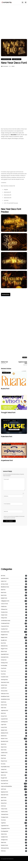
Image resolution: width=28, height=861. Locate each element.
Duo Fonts (3, 643)
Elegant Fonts (4, 648)
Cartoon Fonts (4, 603)
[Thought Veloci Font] (14, 402)
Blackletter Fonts (5, 586)
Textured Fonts (4, 814)
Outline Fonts (4, 752)
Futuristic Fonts (4, 676)
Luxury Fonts (4, 727)
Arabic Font (3, 581)
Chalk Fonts (4, 606)
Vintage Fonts (4, 839)
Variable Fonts (4, 836)
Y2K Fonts (3, 851)
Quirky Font (3, 769)
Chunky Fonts (4, 612)
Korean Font (4, 716)
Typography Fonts (5, 828)
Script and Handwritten (6, 786)
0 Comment (5, 66)
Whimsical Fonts (5, 848)
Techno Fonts (4, 811)
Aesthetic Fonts (4, 578)
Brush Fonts (3, 595)
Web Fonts (3, 842)
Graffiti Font (4, 688)
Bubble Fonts (4, 598)
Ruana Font (5, 389)
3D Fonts (3, 575)
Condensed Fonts (5, 623)
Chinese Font (4, 609)
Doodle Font (4, 640)
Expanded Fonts (4, 654)
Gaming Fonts (4, 679)
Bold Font (3, 589)
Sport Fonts (3, 800)
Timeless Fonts (4, 817)
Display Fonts (4, 637)
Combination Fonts (5, 620)
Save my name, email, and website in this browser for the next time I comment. (14, 517)
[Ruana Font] (14, 378)
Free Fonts (3, 671)
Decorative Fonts (6, 59)
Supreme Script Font (22, 363)
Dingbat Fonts (4, 634)
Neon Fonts (3, 749)
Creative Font (4, 629)
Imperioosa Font (7, 460)
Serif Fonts (3, 789)
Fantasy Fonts (4, 662)
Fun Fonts (3, 674)
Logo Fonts (3, 724)
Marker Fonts (4, 730)
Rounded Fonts (4, 780)
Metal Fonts (4, 735)
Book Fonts (3, 592)
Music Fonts (4, 747)
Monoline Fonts (4, 741)
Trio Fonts (3, 820)
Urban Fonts (4, 834)
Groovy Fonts (4, 690)
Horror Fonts (4, 704)
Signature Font (4, 792)
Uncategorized (4, 831)
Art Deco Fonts (4, 584)
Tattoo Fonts (4, 808)
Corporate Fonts (5, 626)
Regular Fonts (4, 772)
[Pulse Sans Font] (14, 426)
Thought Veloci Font (8, 412)
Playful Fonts (4, 761)
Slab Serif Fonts (4, 794)
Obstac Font (4, 362)
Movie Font (3, 744)
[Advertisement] (14, 19)
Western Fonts (4, 845)
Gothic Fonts (4, 685)
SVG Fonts (3, 806)
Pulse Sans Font (6, 436)
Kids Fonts (3, 713)
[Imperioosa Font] (14, 450)
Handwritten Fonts (7, 396)
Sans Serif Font (16, 59)
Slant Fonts (3, 797)
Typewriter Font (4, 825)
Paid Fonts (3, 755)
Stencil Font (4, 803)
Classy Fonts (4, 617)
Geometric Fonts (5, 682)
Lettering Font (4, 721)
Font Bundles (4, 665)
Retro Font (3, 775)
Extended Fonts (4, 657)
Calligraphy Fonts (5, 601)
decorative (13, 134)
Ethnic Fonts (4, 651)
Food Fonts (3, 668)
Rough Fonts (4, 778)
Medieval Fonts (4, 733)
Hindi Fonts (3, 702)
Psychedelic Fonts (5, 766)
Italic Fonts (3, 707)
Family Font (3, 660)
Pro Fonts (3, 763)
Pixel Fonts (3, 758)
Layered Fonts (4, 719)
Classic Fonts (4, 615)
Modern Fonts (4, 738)
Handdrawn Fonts (5, 696)
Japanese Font (4, 710)
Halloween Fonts (5, 693)
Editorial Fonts (4, 645)
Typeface (14, 420)
